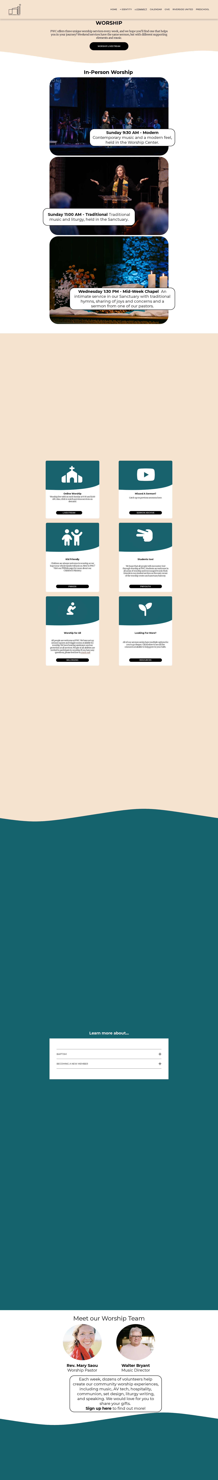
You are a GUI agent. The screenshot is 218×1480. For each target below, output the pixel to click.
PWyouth (145, 586)
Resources (145, 660)
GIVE (167, 9)
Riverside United (183, 9)
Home (113, 9)
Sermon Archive (145, 513)
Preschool (202, 9)
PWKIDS (72, 586)
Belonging (72, 660)
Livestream (69, 513)
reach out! (85, 652)
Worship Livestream (109, 46)
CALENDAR (156, 9)
